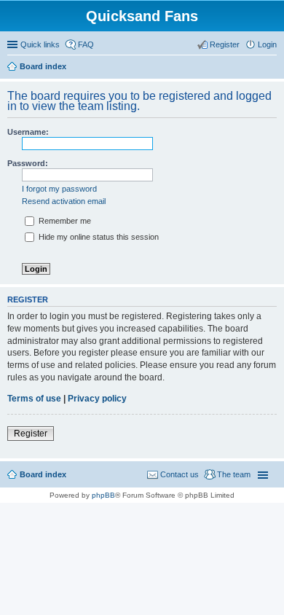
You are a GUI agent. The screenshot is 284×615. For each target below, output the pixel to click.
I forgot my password (59, 188)
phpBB (103, 495)
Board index (43, 474)
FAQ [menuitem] (86, 44)
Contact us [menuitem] (179, 474)
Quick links (40, 44)
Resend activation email (64, 201)
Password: (27, 163)
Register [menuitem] (225, 44)
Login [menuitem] (267, 44)
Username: (28, 132)
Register (30, 433)
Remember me (63, 220)
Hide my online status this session (97, 236)
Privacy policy (97, 398)
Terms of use (34, 398)
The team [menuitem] (234, 474)
